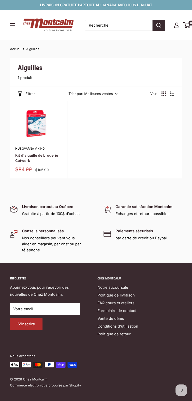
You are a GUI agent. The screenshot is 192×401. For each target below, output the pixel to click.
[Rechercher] (158, 25)
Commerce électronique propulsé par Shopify (45, 385)
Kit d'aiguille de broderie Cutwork (36, 158)
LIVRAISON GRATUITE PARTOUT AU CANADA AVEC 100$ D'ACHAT (96, 5)
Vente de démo (111, 318)
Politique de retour (114, 334)
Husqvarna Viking (30, 148)
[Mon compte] (176, 25)
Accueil (15, 49)
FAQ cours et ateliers (116, 302)
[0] (187, 25)
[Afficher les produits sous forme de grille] (164, 93)
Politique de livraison (116, 295)
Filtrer (30, 93)
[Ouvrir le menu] (12, 25)
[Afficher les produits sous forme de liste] (172, 93)
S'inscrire (26, 324)
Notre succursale (113, 287)
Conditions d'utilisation (118, 326)
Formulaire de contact (117, 310)
